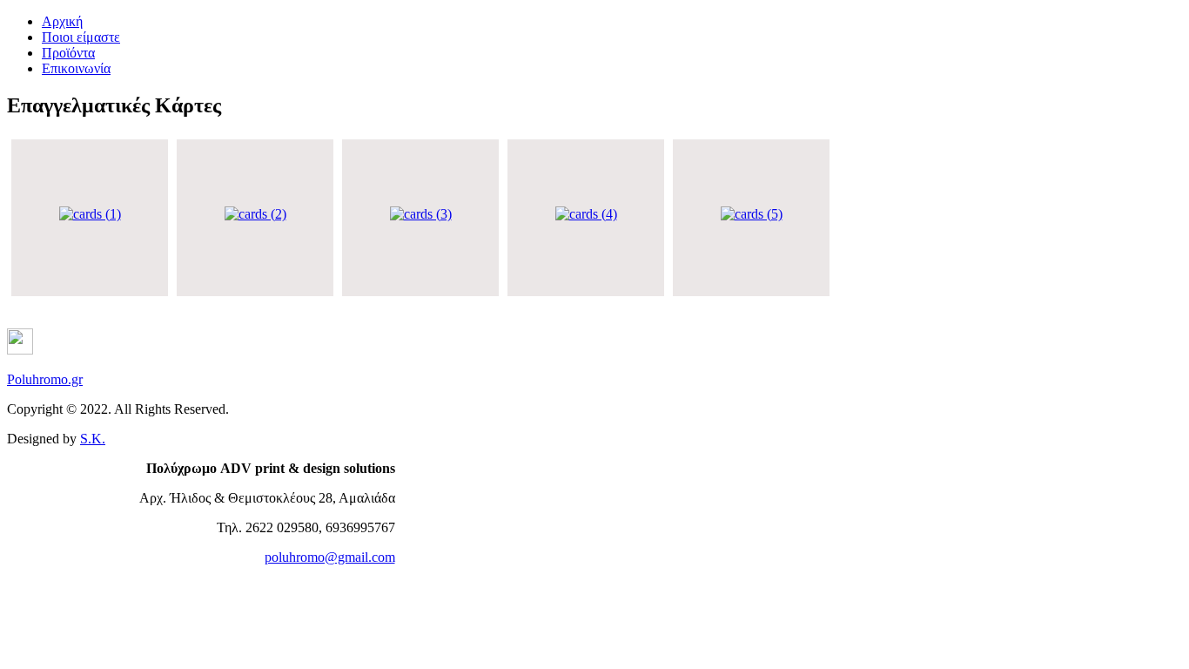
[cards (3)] (421, 213)
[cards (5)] (752, 213)
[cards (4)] (586, 213)
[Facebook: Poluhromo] (20, 349)
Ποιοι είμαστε (81, 37)
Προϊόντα (68, 52)
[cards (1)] (90, 213)
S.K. (92, 438)
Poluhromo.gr (45, 379)
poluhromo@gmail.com (330, 557)
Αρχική (62, 21)
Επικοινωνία (76, 68)
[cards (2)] (255, 213)
